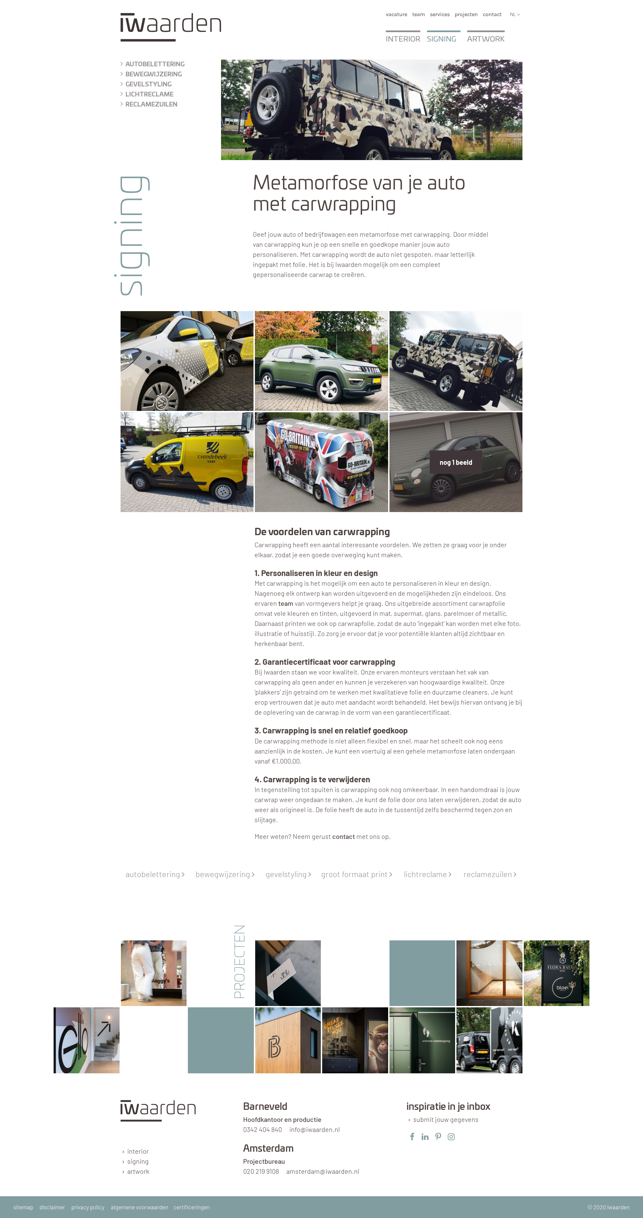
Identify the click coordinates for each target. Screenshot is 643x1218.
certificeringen (191, 1207)
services (440, 14)
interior (138, 1151)
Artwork (486, 39)
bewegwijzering (225, 874)
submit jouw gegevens (446, 1119)
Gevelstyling (148, 85)
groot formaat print (356, 874)
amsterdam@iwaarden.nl (322, 1171)
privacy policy (87, 1207)
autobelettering (155, 874)
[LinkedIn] (425, 1136)
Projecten (466, 14)
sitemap (23, 1207)
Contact (492, 14)
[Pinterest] (438, 1136)
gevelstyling (288, 874)
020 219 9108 (261, 1171)
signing (138, 1161)
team (418, 14)
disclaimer (52, 1207)
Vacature (396, 14)
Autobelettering (155, 65)
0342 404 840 (262, 1129)
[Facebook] (412, 1136)
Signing (441, 39)
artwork (138, 1171)
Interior (403, 39)
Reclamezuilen (151, 105)
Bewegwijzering (154, 75)
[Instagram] (451, 1136)
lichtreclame (427, 874)
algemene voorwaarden (139, 1207)
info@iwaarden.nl (314, 1129)
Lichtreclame (149, 95)
